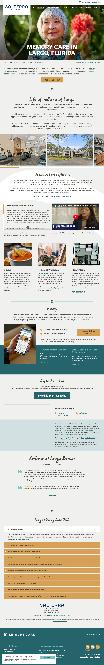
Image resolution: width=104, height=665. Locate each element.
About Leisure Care (10, 649)
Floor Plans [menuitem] (66, 7)
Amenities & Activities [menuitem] (53, 7)
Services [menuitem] (40, 7)
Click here (33, 659)
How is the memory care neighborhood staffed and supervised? (28, 570)
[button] (2, 149)
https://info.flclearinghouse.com (60, 621)
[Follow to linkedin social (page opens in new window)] (16, 646)
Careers (6, 654)
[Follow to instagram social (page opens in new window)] (9, 646)
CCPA (91, 657)
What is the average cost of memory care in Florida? (24, 551)
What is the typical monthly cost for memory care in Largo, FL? (27, 590)
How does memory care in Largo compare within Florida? (26, 558)
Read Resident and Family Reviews (89, 62)
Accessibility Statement (92, 654)
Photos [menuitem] (81, 7)
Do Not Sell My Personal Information (47, 661)
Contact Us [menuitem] (97, 7)
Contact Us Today (52, 79)
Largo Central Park (65, 430)
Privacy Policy (84, 657)
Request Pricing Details (88, 332)
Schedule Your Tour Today (52, 395)
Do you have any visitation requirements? (21, 545)
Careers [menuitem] (88, 7)
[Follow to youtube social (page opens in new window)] (12, 646)
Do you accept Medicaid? (16, 529)
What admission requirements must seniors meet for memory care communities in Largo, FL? (37, 596)
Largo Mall (67, 434)
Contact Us (37, 616)
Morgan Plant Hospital (88, 438)
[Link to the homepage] (16, 7)
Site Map (97, 657)
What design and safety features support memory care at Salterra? (29, 577)
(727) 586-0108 (47, 616)
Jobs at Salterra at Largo (62, 616)
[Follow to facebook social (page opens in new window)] (5, 646)
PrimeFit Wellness (43, 273)
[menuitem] (34, 7)
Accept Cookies (47, 657)
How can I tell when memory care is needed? (22, 583)
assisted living (42, 114)
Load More (52, 495)
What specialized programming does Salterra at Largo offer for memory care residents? (35, 564)
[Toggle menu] (100, 2)
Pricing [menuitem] (74, 7)
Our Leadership (9, 652)
